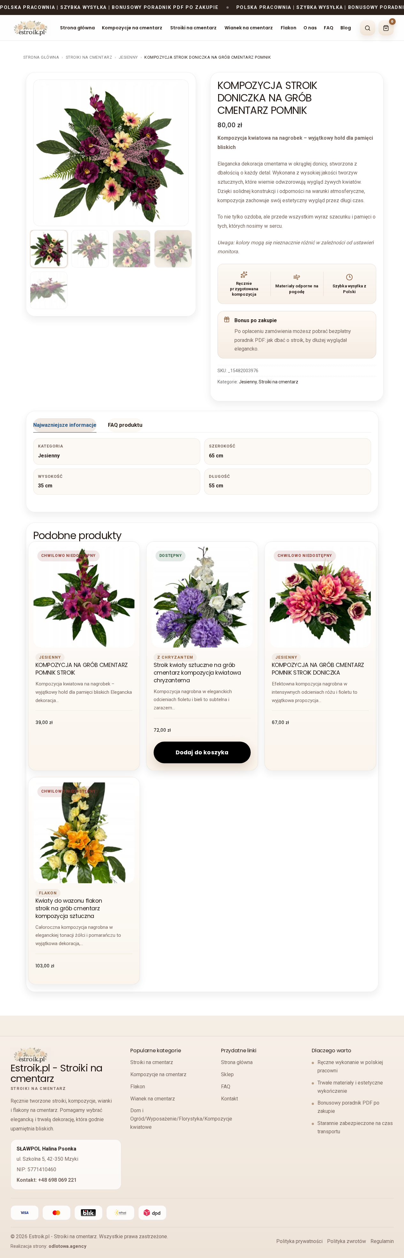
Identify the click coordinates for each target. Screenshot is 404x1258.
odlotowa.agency (67, 1246)
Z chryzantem (175, 657)
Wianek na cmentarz (249, 28)
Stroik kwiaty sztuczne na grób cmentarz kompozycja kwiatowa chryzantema (197, 673)
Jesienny (128, 57)
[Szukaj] (367, 27)
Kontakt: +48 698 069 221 (47, 1180)
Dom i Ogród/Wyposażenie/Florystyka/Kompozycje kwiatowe (181, 1118)
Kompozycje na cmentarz (132, 28)
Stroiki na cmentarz (193, 28)
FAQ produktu (125, 425)
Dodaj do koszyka (202, 752)
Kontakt (229, 1099)
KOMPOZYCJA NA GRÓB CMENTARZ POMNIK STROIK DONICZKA (318, 669)
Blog (345, 28)
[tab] (64, 425)
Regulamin (382, 1241)
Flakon (288, 28)
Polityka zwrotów (346, 1241)
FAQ (328, 28)
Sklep (227, 1074)
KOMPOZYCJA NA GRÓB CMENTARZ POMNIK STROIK (81, 669)
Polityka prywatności (299, 1241)
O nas (310, 28)
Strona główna (77, 28)
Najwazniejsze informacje (64, 425)
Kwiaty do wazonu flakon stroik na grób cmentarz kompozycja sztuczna (68, 908)
